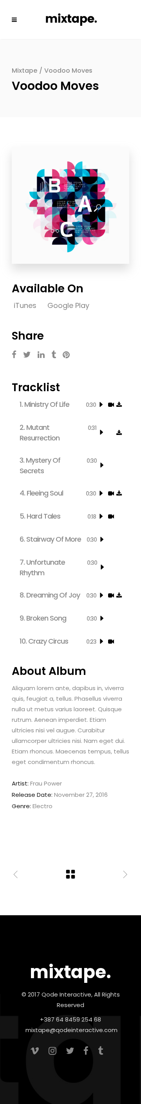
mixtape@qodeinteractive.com (71, 1030)
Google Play (68, 305)
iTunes (26, 305)
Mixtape (24, 70)
